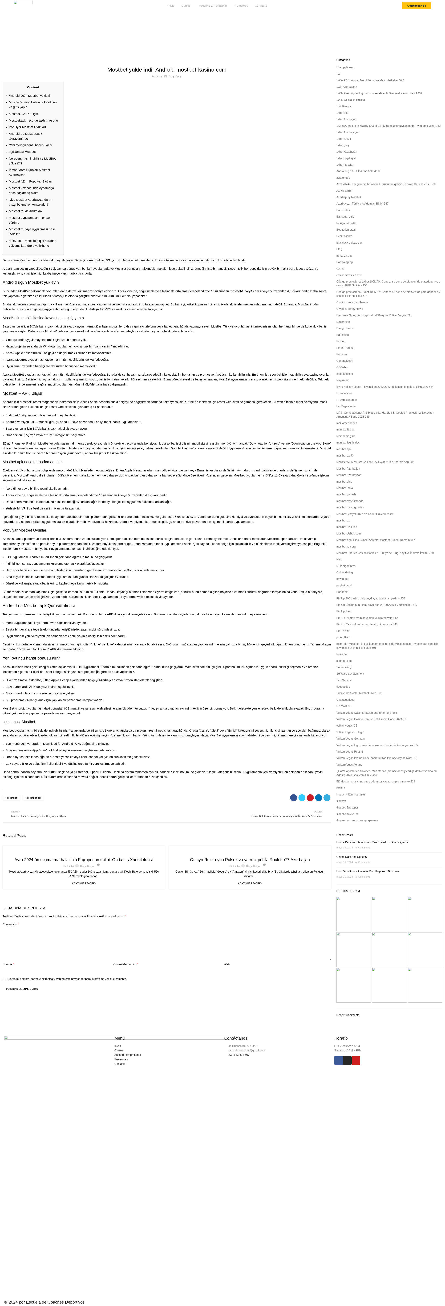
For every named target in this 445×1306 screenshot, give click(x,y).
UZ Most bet (343, 706)
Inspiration (342, 380)
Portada (189, 39)
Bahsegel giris (345, 216)
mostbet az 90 (345, 455)
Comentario (11, 924)
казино (340, 787)
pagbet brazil (344, 585)
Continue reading (84, 883)
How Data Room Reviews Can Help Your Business (367, 871)
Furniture (341, 354)
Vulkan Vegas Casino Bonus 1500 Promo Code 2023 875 (371, 719)
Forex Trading (345, 347)
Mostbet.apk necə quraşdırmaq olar (33, 120)
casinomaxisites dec (348, 275)
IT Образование (346, 399)
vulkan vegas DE (346, 725)
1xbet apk (342, 112)
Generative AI (344, 360)
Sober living (343, 667)
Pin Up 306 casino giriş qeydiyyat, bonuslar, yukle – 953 (370, 598)
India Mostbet (344, 373)
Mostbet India (344, 488)
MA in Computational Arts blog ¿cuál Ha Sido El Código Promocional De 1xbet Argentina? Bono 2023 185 (384, 414)
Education (342, 334)
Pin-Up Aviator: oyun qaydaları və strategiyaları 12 (367, 617)
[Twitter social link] (301, 797)
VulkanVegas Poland (349, 764)
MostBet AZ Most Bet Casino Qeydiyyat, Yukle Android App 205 (375, 462)
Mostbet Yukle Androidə (25, 211)
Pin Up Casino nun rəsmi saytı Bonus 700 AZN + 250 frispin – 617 (377, 604)
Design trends (345, 328)
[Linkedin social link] (318, 797)
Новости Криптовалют (350, 794)
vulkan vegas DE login (350, 732)
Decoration (343, 321)
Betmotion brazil (346, 229)
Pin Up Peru (343, 611)
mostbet (12, 797)
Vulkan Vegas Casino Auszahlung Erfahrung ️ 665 (366, 712)
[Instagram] (347, 1060)
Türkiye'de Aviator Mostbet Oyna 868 (359, 693)
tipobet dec (343, 686)
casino (340, 268)
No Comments (362, 847)
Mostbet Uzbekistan (348, 533)
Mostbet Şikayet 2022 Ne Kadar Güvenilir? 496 (167, 60)
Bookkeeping (344, 262)
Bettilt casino (344, 236)
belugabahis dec (346, 223)
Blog (199, 39)
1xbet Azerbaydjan (347, 132)
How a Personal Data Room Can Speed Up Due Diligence (372, 842)
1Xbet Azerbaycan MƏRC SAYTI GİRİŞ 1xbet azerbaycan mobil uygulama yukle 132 (388, 125)
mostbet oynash (346, 494)
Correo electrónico (125, 964)
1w (338, 73)
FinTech (341, 341)
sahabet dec (343, 660)
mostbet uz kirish (346, 526)
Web (227, 964)
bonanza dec (344, 255)
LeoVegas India (346, 406)
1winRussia (343, 106)
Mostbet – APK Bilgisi (24, 114)
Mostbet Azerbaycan (348, 475)
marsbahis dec (345, 429)
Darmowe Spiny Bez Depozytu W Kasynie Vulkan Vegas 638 (373, 315)
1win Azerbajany (346, 86)
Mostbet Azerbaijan (348, 468)
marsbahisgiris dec (348, 442)
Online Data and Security (351, 856)
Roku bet (341, 654)
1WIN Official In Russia (350, 99)
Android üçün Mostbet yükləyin (30, 95)
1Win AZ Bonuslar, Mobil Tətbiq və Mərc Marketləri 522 (370, 80)
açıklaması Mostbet (22, 152)
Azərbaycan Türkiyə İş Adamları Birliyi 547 (84, 852)
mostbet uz (343, 520)
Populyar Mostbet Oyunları (27, 127)
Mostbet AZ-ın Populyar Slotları (30, 181)
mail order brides (346, 423)
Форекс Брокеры (347, 807)
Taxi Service (343, 680)
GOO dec (342, 367)
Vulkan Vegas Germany (350, 738)
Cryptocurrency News (349, 308)
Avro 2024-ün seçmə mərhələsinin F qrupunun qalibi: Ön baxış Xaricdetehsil (83, 859)
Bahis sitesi (343, 210)
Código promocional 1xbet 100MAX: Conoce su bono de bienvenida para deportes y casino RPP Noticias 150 (388, 283)
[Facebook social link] (293, 797)
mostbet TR (34, 797)
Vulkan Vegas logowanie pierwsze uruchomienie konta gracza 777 (377, 745)
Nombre (8, 964)
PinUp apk (342, 630)
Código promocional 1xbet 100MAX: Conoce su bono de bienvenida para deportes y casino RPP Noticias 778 (388, 294)
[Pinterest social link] (310, 797)
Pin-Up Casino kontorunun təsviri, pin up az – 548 (367, 624)
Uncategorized (345, 699)
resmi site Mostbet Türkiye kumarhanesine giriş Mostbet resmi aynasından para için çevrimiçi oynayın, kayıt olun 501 (387, 645)
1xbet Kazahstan (346, 151)
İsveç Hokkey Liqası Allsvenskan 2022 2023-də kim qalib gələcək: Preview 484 (385, 386)
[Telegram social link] (326, 797)
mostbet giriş (344, 481)
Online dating (344, 572)
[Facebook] (338, 1060)
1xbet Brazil (343, 138)
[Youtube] (356, 1060)
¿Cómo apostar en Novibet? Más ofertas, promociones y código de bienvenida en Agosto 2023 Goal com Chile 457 (386, 773)
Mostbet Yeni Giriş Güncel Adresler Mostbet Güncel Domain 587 (375, 539)
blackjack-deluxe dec (349, 242)
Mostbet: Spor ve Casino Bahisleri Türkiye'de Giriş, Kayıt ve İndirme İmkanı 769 (385, 553)
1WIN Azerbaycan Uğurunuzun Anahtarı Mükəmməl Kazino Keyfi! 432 (379, 93)
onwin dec (342, 578)
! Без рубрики (345, 67)
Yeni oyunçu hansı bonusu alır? (30, 145)
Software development (350, 673)
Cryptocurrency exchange (352, 302)
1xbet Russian (345, 164)
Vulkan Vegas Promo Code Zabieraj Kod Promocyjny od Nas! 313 (376, 758)
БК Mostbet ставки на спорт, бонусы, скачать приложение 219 (375, 781)
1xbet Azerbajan (346, 119)
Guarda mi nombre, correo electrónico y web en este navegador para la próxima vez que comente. (66, 978)
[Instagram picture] (353, 914)
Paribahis (342, 591)
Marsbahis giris (345, 436)
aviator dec (343, 177)
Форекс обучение (347, 813)
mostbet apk (343, 449)
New (339, 559)
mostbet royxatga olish (350, 507)
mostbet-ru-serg (346, 546)
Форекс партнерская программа (357, 820)
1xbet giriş (342, 145)
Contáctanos (416, 5)
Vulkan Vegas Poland (349, 751)
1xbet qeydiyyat (346, 158)
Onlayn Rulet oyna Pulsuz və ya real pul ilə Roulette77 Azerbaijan (250, 859)
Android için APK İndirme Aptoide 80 (358, 171)
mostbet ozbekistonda (349, 501)
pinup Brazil (343, 637)
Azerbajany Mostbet (348, 197)
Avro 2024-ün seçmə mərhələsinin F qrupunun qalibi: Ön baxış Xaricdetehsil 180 (386, 184)
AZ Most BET (344, 190)
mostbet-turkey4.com (244, 291)
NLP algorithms (345, 566)
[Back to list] (166, 813)
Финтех (341, 800)
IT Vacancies (344, 393)
